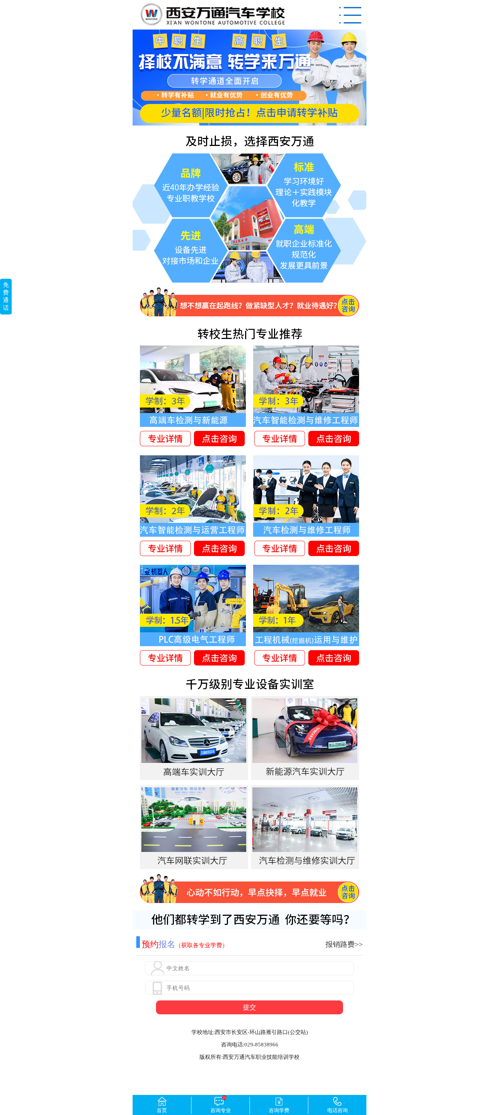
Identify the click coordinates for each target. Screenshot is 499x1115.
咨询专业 (220, 1105)
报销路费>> (344, 944)
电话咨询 (337, 1110)
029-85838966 (261, 1045)
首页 (162, 1110)
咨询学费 (279, 1110)
